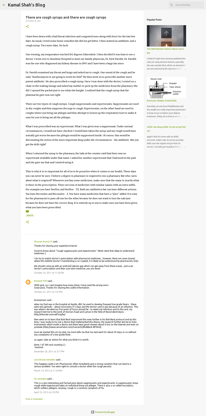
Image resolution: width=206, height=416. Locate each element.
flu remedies (40, 378)
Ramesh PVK (40, 281)
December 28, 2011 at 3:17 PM (49, 351)
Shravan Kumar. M (43, 241)
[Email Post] (27, 212)
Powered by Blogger (104, 412)
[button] (27, 27)
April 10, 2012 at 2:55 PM (46, 392)
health (30, 215)
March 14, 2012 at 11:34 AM (48, 370)
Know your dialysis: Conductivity (161, 101)
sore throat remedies (44, 359)
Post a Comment (34, 399)
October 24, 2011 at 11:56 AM (49, 272)
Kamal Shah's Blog (26, 4)
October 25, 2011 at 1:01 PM (48, 292)
